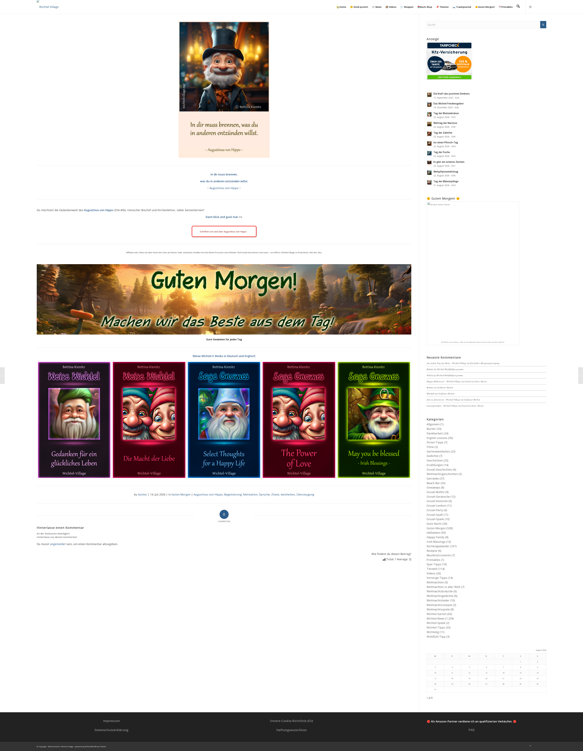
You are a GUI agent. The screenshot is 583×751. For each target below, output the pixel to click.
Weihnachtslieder (438, 600)
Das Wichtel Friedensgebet (448, 103)
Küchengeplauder (438, 546)
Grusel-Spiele (435, 519)
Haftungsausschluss (291, 730)
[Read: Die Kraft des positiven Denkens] (429, 94)
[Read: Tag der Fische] (429, 153)
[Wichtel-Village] (48, 7)
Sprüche (264, 494)
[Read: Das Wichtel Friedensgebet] (429, 104)
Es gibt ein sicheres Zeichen (448, 161)
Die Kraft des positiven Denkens (451, 93)
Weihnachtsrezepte (439, 605)
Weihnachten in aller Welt (443, 587)
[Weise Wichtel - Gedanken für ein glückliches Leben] (74, 420)
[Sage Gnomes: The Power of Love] (298, 420)
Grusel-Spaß (435, 514)
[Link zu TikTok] (539, 6)
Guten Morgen (181, 494)
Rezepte (432, 550)
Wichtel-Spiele (436, 623)
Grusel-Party (435, 510)
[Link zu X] (544, 6)
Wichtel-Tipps (436, 627)
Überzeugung (305, 494)
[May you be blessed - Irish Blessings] (373, 420)
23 (538, 678)
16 (538, 673)
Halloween (433, 532)
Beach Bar (433, 483)
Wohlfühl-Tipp (436, 636)
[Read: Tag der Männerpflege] (429, 182)
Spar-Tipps (434, 564)
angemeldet (58, 544)
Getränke (433, 478)
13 (486, 673)
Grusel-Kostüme (437, 501)
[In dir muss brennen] (224, 89)
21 (503, 678)
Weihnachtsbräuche (440, 591)
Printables (433, 560)
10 (435, 673)
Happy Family (435, 537)
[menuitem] (341, 7)
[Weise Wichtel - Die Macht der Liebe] (149, 420)
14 (503, 673)
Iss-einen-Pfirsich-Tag (445, 142)
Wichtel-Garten (437, 614)
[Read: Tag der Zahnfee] (429, 133)
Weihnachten (435, 582)
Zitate (275, 494)
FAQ (472, 730)
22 (521, 678)
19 (469, 678)
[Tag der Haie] (2, 375)
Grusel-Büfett (436, 492)
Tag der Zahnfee (442, 132)
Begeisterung (233, 494)
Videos (431, 573)
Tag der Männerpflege (446, 181)
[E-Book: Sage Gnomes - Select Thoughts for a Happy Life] (224, 420)
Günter (142, 494)
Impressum (111, 721)
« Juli (430, 697)
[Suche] (518, 7)
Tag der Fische (441, 152)
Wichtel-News (436, 618)
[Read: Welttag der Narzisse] (429, 124)
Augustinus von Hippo (224, 188)
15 (521, 673)
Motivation (250, 494)
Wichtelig (433, 632)
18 (452, 678)
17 (435, 678)
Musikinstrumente (439, 555)
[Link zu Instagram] (535, 6)
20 (486, 678)
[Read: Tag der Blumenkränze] (429, 114)
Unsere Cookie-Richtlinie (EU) (291, 721)
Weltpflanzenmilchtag (445, 171)
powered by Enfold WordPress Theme (90, 746)
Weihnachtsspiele (438, 609)
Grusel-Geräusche (438, 496)
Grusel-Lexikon (436, 505)
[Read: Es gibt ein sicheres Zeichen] (429, 163)
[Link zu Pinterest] (530, 6)
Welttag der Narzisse (445, 122)
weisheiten (288, 494)
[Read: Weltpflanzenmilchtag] (429, 172)
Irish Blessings (436, 542)
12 (469, 673)
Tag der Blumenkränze (446, 113)
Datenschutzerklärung (111, 730)
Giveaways (433, 487)
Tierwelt (432, 569)
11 (452, 673)
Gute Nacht (434, 523)
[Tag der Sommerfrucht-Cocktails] (580, 375)
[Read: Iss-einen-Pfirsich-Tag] (429, 143)
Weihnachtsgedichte (440, 596)
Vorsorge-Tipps (437, 578)
